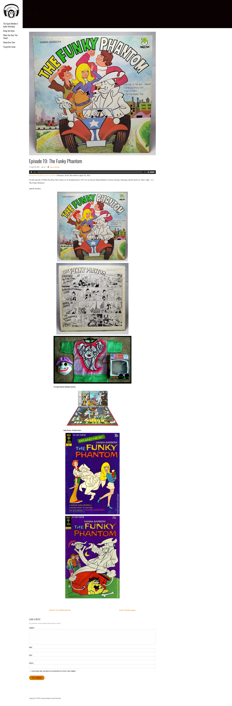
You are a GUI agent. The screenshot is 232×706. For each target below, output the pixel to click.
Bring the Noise (9, 30)
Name (31, 647)
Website (31, 663)
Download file (34, 175)
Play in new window (48, 175)
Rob (44, 167)
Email (31, 655)
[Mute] (148, 172)
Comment (32, 628)
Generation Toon (9, 42)
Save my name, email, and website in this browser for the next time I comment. (53, 671)
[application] (92, 172)
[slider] (152, 172)
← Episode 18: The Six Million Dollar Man (59, 610)
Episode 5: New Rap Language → (128, 610)
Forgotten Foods (9, 46)
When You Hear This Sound (10, 36)
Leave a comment (54, 167)
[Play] (31, 172)
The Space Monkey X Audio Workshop (10, 25)
